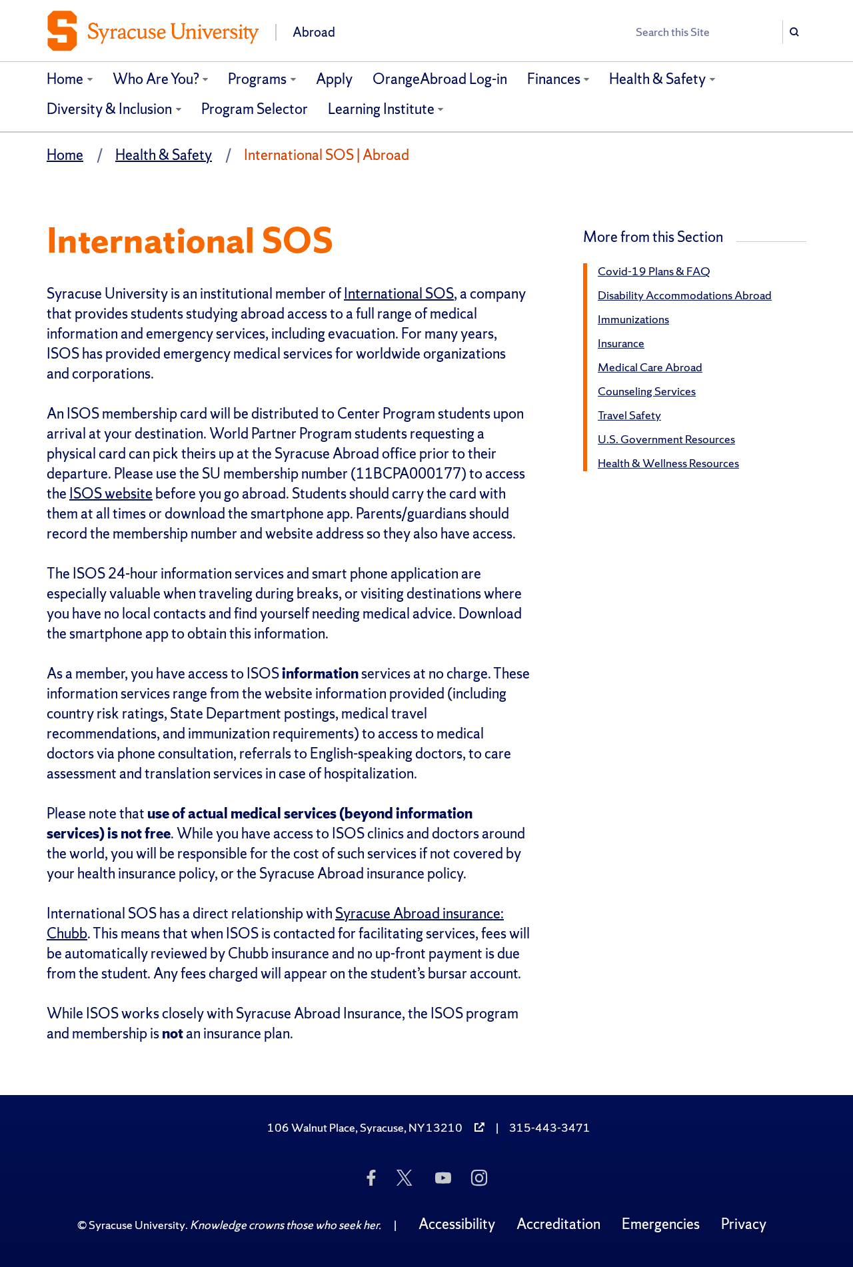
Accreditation (558, 1224)
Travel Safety (629, 415)
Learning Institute (381, 109)
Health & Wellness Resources (668, 463)
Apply (334, 79)
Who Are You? (156, 79)
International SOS (399, 293)
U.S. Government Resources (666, 439)
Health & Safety (657, 79)
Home (65, 79)
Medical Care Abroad (650, 367)
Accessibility (457, 1224)
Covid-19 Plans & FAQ (654, 271)
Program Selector (254, 109)
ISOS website (111, 493)
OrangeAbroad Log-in (440, 79)
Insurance (621, 343)
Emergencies (661, 1224)
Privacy (743, 1224)
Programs (257, 79)
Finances (553, 79)
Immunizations (633, 319)
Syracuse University (137, 1224)
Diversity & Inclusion (109, 109)
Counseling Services (647, 391)
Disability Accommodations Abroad (685, 295)
